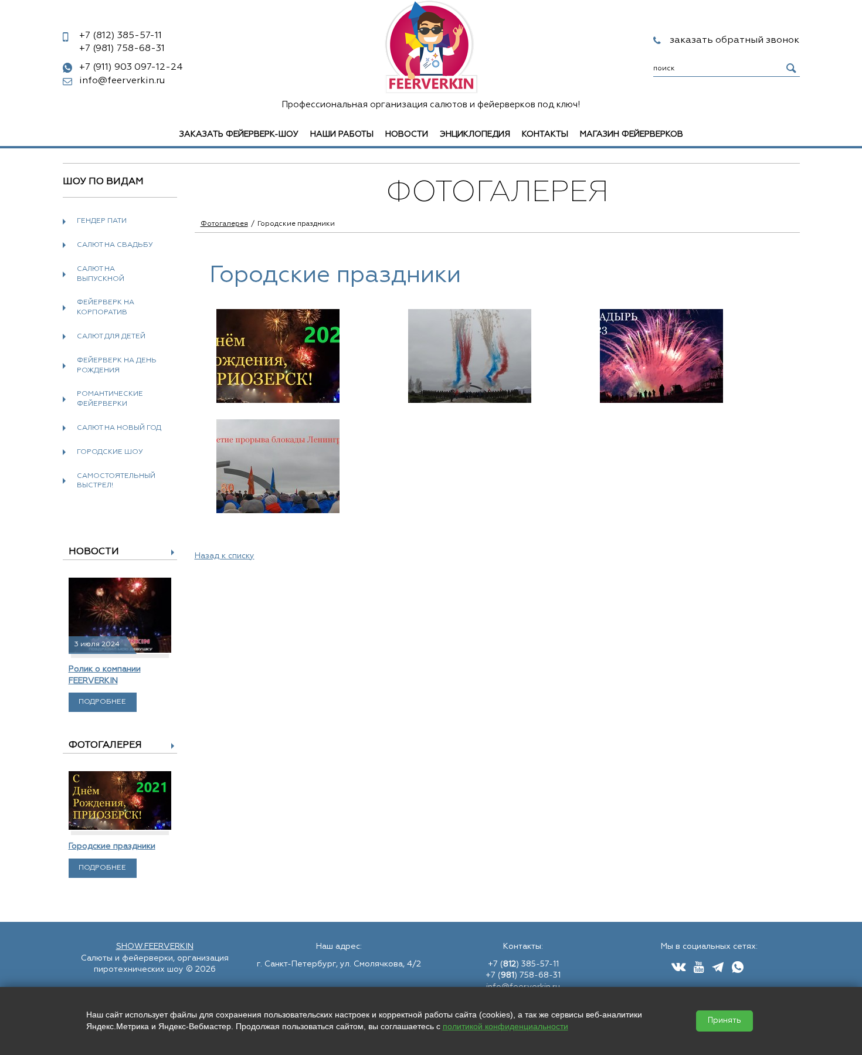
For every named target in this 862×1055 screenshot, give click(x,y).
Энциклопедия (475, 134)
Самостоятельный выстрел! (116, 481)
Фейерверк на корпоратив (105, 307)
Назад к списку (224, 556)
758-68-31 (122, 48)
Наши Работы (342, 134)
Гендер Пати (102, 221)
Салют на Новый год (119, 428)
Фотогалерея (105, 745)
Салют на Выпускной (100, 274)
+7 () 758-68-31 (523, 975)
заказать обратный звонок (734, 40)
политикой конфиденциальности (505, 1026)
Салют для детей (111, 336)
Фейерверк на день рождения (117, 365)
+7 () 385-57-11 (523, 964)
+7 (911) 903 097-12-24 (131, 67)
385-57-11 (120, 35)
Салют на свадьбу (115, 245)
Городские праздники (112, 846)
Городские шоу (110, 452)
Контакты (545, 134)
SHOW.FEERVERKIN (155, 946)
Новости (406, 134)
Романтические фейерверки (110, 399)
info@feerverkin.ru (122, 81)
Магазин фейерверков (631, 134)
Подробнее (102, 701)
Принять (724, 1021)
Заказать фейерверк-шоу (238, 134)
